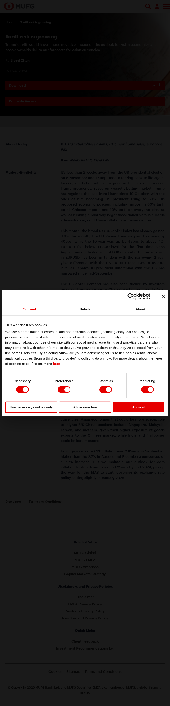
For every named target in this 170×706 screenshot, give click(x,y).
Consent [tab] (29, 309)
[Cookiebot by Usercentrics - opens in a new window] (134, 296)
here (56, 364)
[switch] (64, 389)
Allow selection (85, 407)
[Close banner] (163, 296)
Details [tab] (85, 309)
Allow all (138, 407)
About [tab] (140, 309)
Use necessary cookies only (31, 407)
